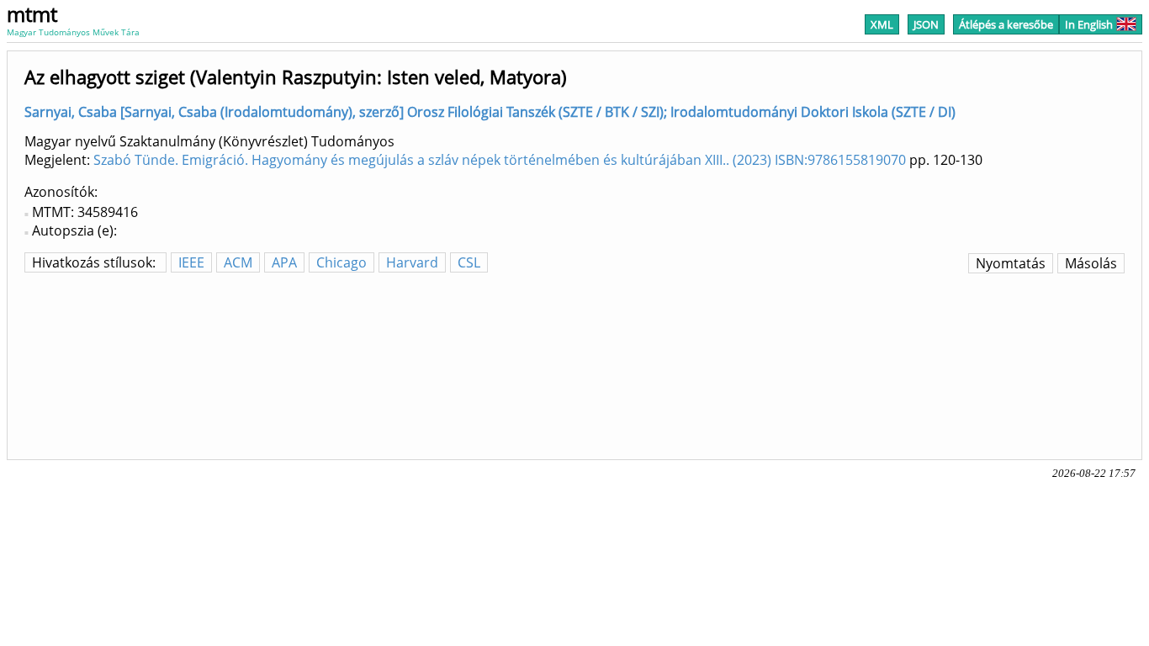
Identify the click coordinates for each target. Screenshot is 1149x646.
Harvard (412, 262)
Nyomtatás (1011, 263)
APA (284, 262)
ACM (238, 262)
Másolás (1091, 263)
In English (1089, 24)
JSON (926, 24)
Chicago (341, 262)
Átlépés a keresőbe (1006, 24)
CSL (469, 262)
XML (882, 24)
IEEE (191, 262)
